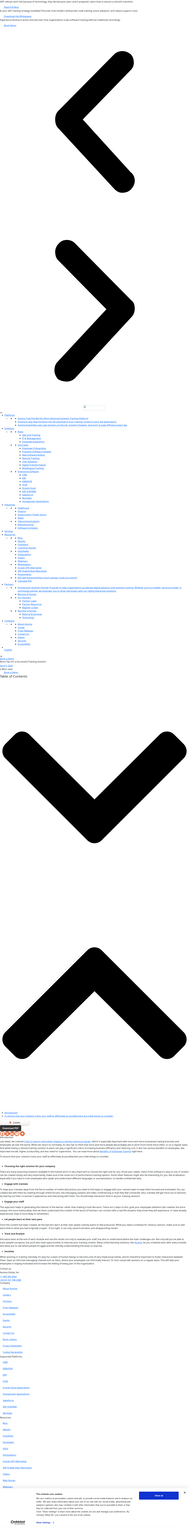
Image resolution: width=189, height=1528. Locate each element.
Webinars (23, 561)
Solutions (9, 428)
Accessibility (24, 644)
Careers (7, 1294)
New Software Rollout (33, 454)
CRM (24, 474)
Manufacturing (25, 524)
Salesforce (27, 494)
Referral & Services (32, 614)
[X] (7, 1133)
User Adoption (29, 461)
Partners (9, 584)
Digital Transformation (34, 464)
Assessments (24, 574)
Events (21, 637)
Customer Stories (27, 547)
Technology (28, 617)
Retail (21, 518)
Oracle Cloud (29, 488)
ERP (24, 478)
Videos (21, 557)
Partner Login (29, 600)
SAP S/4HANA (29, 491)
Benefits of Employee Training (115, 1151)
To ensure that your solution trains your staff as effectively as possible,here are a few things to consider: (58, 1116)
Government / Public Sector (32, 514)
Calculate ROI (25, 581)
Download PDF (10, 1128)
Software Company (28, 527)
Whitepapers (24, 564)
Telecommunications (28, 521)
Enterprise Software (28, 471)
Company (9, 620)
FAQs (5, 1448)
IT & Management (31, 438)
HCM (24, 484)
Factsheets (23, 551)
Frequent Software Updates (36, 451)
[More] (22, 1133)
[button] (94, 122)
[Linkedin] (12, 1133)
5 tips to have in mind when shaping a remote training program (57, 1141)
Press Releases (25, 630)
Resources (9, 534)
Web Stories (9, 1480)
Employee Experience (33, 441)
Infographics (24, 554)
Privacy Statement (12, 1345)
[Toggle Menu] (1, 412)
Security (22, 640)
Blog (20, 537)
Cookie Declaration (13, 1352)
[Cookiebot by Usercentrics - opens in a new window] (18, 1523)
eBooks (7, 1429)
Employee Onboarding (34, 448)
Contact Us (23, 634)
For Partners (24, 597)
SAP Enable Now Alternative (32, 571)
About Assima (25, 624)
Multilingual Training (33, 468)
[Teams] (17, 1133)
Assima (138, 1242)
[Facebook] (2, 1133)
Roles (20, 431)
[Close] (1, 656)
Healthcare (23, 508)
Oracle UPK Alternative (30, 567)
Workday (27, 498)
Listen (16, 1122)
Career (21, 627)
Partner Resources (32, 604)
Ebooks (21, 541)
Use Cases (23, 445)
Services (8, 531)
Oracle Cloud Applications (16, 1387)
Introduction (11, 1112)
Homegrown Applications (35, 501)
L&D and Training (31, 435)
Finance (22, 511)
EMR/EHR (27, 481)
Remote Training (30, 458)
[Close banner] (185, 1493)
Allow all (159, 1495)
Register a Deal (30, 607)
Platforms (9, 415)
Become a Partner (27, 594)
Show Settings (43, 1522)
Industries (9, 504)
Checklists (23, 544)
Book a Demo (10, 1339)
